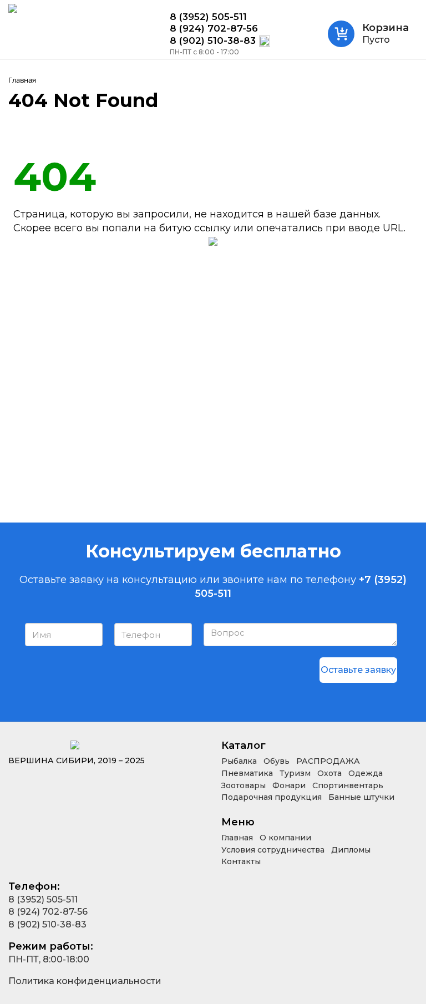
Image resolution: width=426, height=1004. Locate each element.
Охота (329, 773)
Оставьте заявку (358, 670)
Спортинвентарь (347, 785)
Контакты (241, 861)
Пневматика (247, 773)
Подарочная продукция (271, 797)
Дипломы (351, 850)
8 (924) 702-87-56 (214, 28)
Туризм (295, 773)
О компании (285, 838)
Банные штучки (361, 797)
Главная (237, 838)
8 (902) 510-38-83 (213, 40)
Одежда (365, 773)
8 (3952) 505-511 (208, 17)
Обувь (276, 761)
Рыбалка (239, 761)
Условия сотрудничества (272, 850)
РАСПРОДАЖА (328, 761)
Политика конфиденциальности (84, 981)
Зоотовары (243, 785)
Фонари (289, 785)
